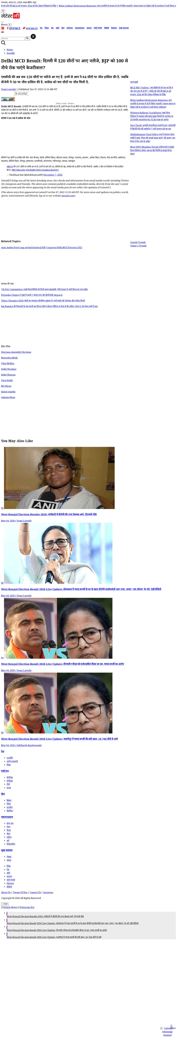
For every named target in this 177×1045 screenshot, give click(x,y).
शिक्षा (9, 765)
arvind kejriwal (33, 248)
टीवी (8, 784)
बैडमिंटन (10, 811)
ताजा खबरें (134, 82)
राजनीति (10, 758)
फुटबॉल (9, 807)
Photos (10, 884)
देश (41, 28)
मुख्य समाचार (124, 28)
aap (22, 248)
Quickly (14, 29)
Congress (51, 248)
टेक (52, 28)
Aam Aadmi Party (10, 248)
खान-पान (10, 823)
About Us (6, 893)
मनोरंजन (70, 28)
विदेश (47, 28)
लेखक (9, 857)
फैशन (9, 830)
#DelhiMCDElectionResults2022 (42, 170)
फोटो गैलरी (98, 28)
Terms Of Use (20, 893)
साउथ (9, 788)
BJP (44, 248)
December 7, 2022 (53, 175)
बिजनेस (114, 28)
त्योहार (9, 837)
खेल (62, 28)
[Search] (27, 39)
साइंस (9, 860)
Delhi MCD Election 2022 (69, 248)
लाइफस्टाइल (79, 28)
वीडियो (106, 28)
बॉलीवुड (10, 778)
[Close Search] (33, 36)
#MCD (10, 167)
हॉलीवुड (10, 781)
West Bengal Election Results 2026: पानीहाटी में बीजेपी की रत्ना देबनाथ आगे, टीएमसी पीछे (45, 917)
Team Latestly (8, 89)
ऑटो (57, 28)
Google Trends (138, 242)
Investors (48, 893)
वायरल (89, 28)
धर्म (8, 841)
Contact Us (35, 893)
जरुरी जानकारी (12, 762)
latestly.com (68, 196)
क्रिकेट (9, 801)
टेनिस (9, 804)
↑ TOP (4, 904)
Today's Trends (138, 246)
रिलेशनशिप (11, 844)
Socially (32, 29)
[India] (3, 32)
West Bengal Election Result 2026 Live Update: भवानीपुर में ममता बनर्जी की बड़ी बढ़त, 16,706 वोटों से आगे (54, 937)
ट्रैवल (8, 827)
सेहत (8, 834)
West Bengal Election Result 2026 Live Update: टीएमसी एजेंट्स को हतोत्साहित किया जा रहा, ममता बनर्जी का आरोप (57, 930)
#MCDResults (18, 170)
